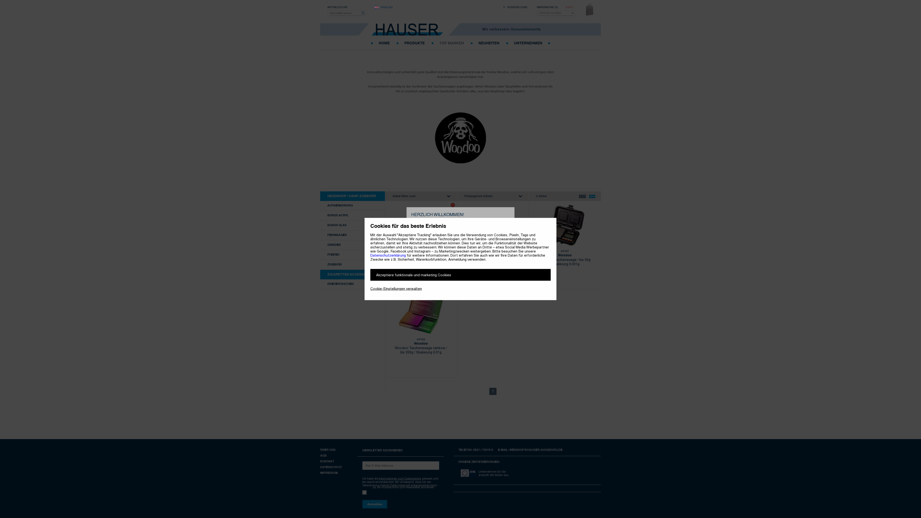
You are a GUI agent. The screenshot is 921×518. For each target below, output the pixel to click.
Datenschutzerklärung (388, 255)
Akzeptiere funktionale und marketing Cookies (413, 275)
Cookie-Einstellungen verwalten (396, 289)
